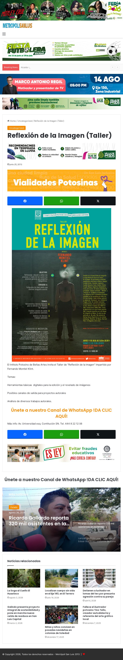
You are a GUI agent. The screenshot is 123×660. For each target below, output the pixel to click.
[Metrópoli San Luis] (17, 25)
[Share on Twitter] (98, 201)
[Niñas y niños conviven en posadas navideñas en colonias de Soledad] (61, 614)
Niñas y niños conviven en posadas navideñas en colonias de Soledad (60, 630)
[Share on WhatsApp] (61, 201)
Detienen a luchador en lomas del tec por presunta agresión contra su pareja (99, 593)
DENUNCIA (16, 507)
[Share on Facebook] (25, 201)
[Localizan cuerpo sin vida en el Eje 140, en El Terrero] (61, 578)
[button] (61, 285)
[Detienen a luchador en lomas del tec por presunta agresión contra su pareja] (99, 578)
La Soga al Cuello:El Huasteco (18, 592)
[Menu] (4, 33)
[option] (61, 520)
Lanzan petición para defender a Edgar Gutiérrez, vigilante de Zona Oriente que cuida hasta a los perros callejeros (37, 521)
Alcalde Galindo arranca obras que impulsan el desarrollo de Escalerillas (56, 67)
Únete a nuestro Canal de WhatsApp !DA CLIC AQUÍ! (61, 413)
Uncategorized (25, 121)
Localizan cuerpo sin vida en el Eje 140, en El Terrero (60, 592)
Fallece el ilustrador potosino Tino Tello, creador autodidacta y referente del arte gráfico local (98, 613)
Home (12, 121)
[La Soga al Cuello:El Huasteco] (23, 578)
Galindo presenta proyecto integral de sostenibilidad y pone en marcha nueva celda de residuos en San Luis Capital (23, 613)
